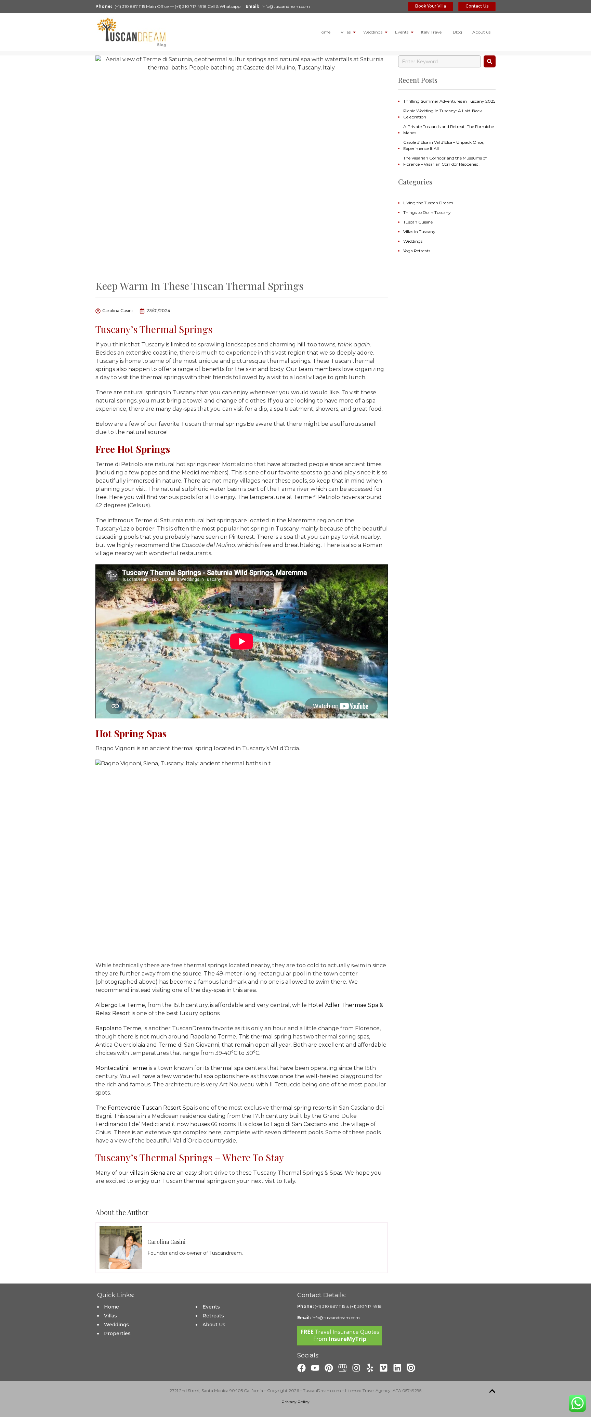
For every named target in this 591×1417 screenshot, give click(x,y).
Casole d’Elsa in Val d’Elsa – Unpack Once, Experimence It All (443, 145)
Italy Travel (432, 32)
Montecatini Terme (121, 1068)
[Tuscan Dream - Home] (131, 32)
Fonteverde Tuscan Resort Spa (150, 1108)
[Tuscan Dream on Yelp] (370, 1368)
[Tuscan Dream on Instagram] (356, 1368)
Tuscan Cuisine (418, 222)
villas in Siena (147, 1173)
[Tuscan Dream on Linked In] (397, 1368)
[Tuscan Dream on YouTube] (315, 1368)
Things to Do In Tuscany (427, 212)
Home (324, 32)
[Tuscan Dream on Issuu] (411, 1368)
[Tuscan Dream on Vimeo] (383, 1368)
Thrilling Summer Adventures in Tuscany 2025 (449, 101)
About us (481, 32)
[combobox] (439, 61)
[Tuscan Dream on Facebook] (301, 1368)
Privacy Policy (295, 1401)
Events (401, 32)
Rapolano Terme (118, 1028)
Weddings (372, 32)
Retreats (213, 1316)
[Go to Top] (492, 1391)
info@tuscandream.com (286, 6)
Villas (346, 32)
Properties (117, 1333)
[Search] (490, 61)
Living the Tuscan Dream (428, 202)
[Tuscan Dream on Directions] (342, 1368)
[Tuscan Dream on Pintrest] (329, 1368)
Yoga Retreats (416, 250)
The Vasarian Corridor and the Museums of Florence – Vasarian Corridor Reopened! (445, 161)
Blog (457, 32)
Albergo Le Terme (120, 1005)
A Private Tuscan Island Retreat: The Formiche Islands (448, 129)
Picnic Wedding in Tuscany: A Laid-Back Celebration (442, 113)
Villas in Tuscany (419, 231)
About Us (213, 1325)
